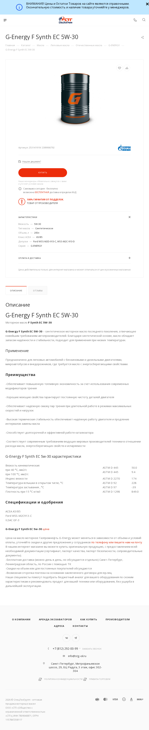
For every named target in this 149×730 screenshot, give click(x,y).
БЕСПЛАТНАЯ (42, 192)
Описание (16, 290)
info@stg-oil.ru (77, 656)
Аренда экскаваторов (55, 619)
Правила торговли (99, 679)
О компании (21, 619)
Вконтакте (66, 638)
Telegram (76, 638)
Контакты (80, 626)
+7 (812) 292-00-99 (65, 648)
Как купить (88, 619)
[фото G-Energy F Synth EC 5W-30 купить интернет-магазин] (74, 99)
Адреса (59, 626)
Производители (118, 619)
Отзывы (38, 290)
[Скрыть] (147, 3)
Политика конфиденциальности (63, 679)
